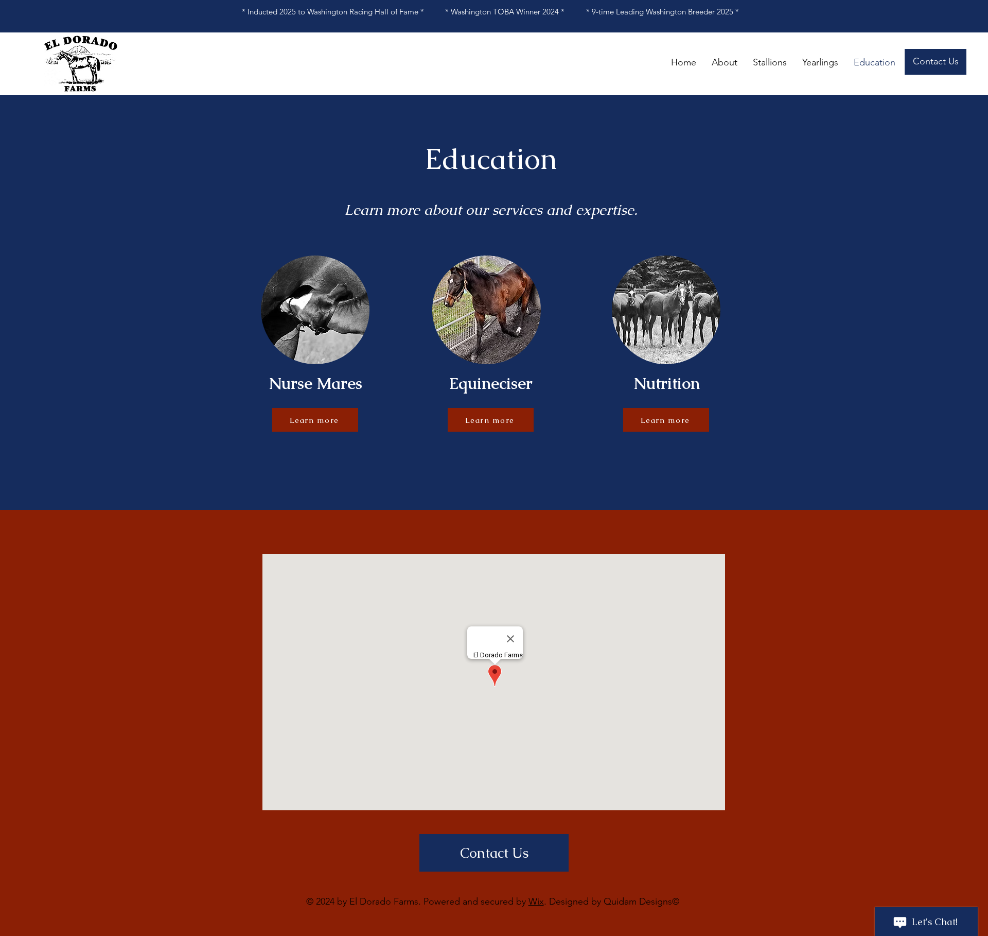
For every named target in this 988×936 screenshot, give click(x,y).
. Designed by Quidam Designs (608, 901)
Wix (536, 901)
